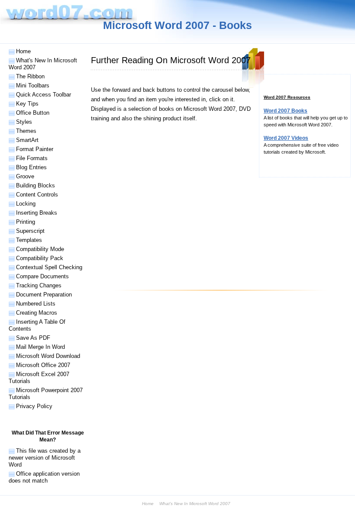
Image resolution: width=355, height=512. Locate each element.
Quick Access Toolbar (43, 94)
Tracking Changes (38, 285)
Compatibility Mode (40, 249)
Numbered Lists (35, 303)
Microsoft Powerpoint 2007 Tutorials (46, 393)
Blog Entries (31, 167)
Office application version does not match (44, 477)
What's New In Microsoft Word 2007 (43, 64)
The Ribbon (30, 76)
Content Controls (37, 194)
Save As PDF (33, 338)
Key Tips (27, 103)
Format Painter (34, 149)
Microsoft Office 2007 (43, 365)
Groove (25, 176)
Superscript (30, 231)
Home (23, 51)
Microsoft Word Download (48, 356)
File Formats (32, 158)
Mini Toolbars (32, 85)
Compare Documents (42, 276)
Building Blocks (35, 185)
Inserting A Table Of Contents (37, 325)
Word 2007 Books (285, 111)
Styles (24, 122)
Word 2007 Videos (286, 138)
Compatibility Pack (39, 258)
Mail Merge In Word (40, 347)
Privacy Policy (34, 406)
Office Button (32, 112)
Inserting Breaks (36, 212)
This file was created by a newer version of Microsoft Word (45, 458)
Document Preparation (44, 294)
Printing (25, 222)
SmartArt (27, 140)
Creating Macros (36, 312)
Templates (29, 240)
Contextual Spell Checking (49, 267)
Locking (26, 203)
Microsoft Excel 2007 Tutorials (39, 377)
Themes (26, 131)
